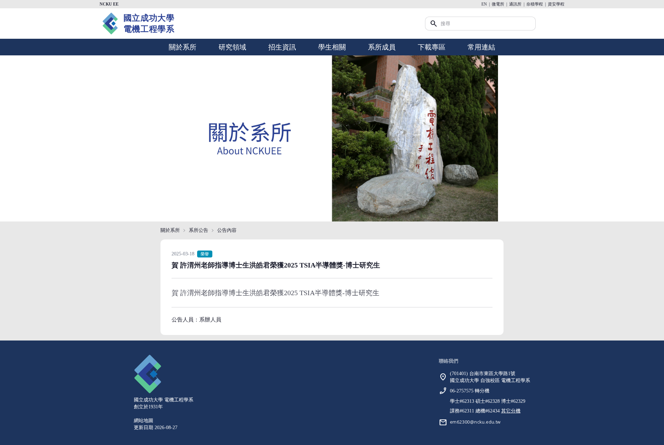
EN (484, 4)
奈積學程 (534, 4)
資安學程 (556, 4)
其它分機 (510, 411)
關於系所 (182, 47)
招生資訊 (282, 47)
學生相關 (332, 47)
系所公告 (198, 230)
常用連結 (481, 47)
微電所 (498, 4)
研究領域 (232, 47)
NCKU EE (109, 4)
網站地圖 (143, 420)
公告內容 (227, 230)
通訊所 (515, 4)
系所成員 (382, 47)
